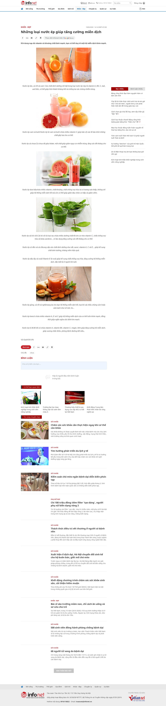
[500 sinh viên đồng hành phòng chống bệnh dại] (35, 633)
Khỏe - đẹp (81, 9)
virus (32, 353)
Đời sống (29, 9)
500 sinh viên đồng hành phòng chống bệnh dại (77, 627)
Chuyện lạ (92, 9)
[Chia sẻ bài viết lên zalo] (27, 38)
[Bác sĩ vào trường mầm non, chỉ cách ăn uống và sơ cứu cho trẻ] (35, 609)
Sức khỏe (54, 422)
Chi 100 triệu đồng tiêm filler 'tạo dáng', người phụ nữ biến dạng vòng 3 (77, 504)
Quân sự (103, 9)
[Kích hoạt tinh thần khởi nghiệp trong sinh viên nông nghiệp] (31, 397)
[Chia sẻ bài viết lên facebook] (22, 38)
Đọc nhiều (120, 89)
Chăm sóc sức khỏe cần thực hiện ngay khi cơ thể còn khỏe (78, 426)
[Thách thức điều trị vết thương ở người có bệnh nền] (35, 534)
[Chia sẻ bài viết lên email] (31, 38)
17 (139, 122)
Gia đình (61, 9)
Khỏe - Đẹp (26, 27)
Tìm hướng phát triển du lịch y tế (69, 450)
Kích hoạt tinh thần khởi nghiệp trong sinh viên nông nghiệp (30, 409)
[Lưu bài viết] (40, 38)
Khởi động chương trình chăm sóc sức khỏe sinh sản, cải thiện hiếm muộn (78, 582)
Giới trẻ (71, 9)
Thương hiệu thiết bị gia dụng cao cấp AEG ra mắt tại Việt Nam (74, 409)
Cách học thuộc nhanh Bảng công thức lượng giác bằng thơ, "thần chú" (126, 121)
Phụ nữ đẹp (55, 499)
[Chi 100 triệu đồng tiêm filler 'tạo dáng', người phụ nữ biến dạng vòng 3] (35, 508)
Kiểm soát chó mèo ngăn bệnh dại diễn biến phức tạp (78, 478)
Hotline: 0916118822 (104, 3)
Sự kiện (113, 9)
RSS (143, 9)
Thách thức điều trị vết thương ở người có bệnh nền (78, 530)
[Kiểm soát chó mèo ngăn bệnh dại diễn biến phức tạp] (35, 482)
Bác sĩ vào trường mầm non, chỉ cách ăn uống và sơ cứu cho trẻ (78, 605)
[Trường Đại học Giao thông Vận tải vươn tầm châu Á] (53, 397)
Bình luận (26, 347)
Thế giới (51, 9)
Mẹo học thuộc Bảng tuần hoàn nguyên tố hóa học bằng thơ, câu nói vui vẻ (127, 129)
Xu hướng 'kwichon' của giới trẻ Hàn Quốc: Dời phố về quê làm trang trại (127, 145)
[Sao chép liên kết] (36, 38)
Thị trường (40, 9)
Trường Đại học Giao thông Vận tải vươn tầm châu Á (52, 409)
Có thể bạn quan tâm (32, 387)
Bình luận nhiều (137, 89)
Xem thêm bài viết (63, 671)
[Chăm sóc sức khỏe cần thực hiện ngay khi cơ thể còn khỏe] (35, 430)
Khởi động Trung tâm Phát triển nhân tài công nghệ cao (96, 409)
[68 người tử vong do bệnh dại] (35, 656)
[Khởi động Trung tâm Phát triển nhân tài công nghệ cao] (97, 397)
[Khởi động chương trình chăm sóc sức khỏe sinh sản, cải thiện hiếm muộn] (35, 585)
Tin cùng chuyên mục (32, 417)
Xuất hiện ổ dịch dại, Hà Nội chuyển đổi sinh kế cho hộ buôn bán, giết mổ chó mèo (77, 556)
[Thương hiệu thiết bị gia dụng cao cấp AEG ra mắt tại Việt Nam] (75, 397)
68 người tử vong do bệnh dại (67, 651)
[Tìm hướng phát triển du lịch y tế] (35, 456)
